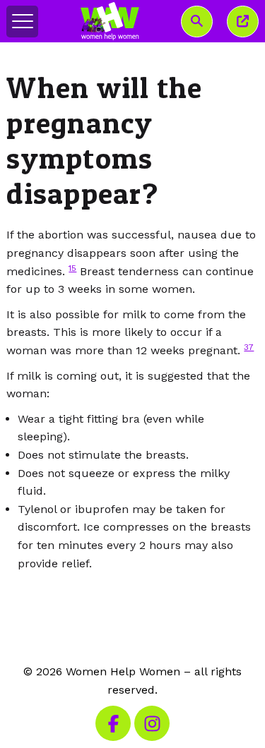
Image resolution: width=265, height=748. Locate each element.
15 (72, 268)
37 (249, 347)
